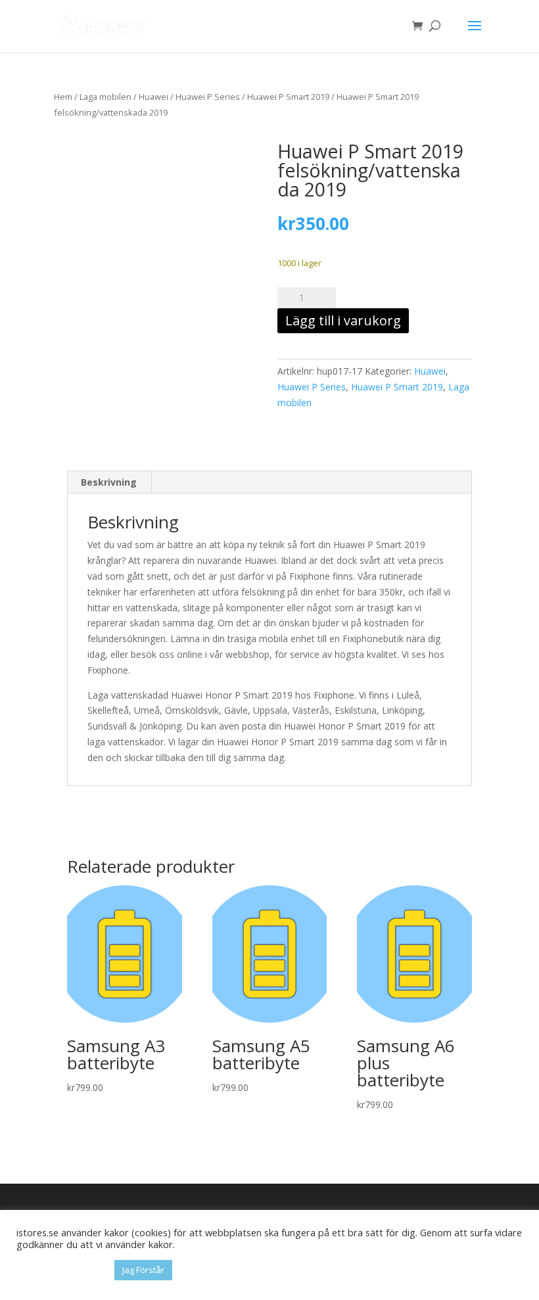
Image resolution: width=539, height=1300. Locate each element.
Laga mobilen (105, 97)
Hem (63, 97)
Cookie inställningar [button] (62, 1270)
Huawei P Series (208, 97)
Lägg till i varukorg (343, 320)
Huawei (153, 97)
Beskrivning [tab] (109, 482)
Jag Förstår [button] (143, 1270)
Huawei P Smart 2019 (288, 97)
